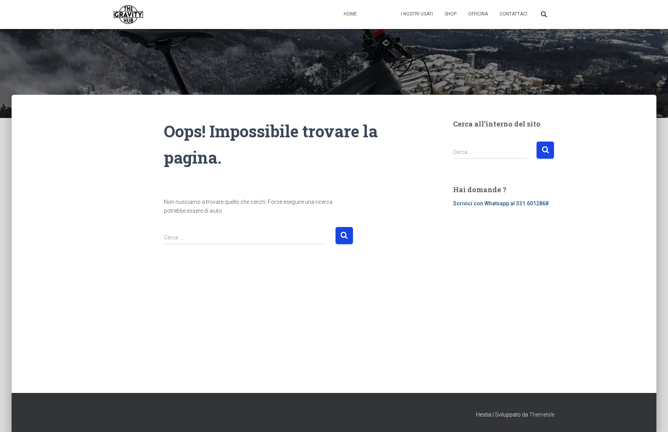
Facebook (371, 14)
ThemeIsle (541, 415)
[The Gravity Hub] (128, 14)
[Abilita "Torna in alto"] (653, 416)
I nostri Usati (417, 14)
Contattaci (513, 14)
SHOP (451, 14)
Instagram (387, 14)
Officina (478, 14)
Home (350, 14)
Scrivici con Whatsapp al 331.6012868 (501, 203)
